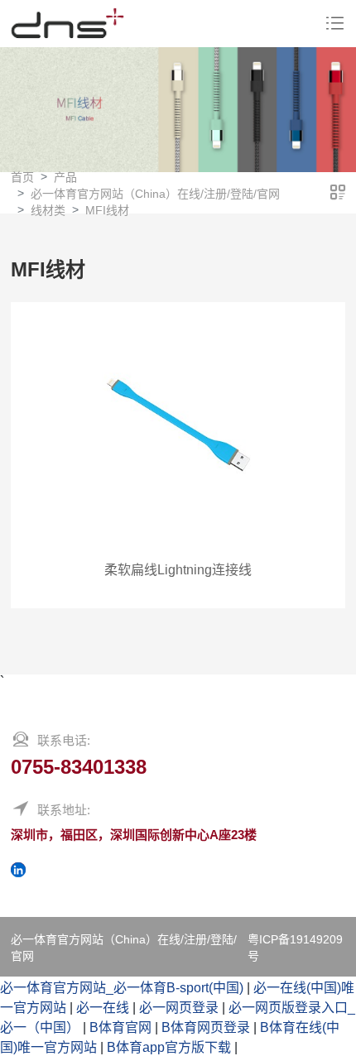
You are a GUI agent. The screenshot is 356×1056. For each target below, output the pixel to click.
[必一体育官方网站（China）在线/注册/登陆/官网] (67, 23)
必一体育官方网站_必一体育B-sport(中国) (121, 988)
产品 (65, 177)
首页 (22, 177)
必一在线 (102, 1008)
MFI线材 (107, 210)
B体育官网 (120, 1027)
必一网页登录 (179, 1008)
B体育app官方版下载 (169, 1047)
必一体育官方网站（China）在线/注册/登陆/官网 (155, 193)
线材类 (48, 210)
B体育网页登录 (205, 1027)
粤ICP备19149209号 (295, 947)
